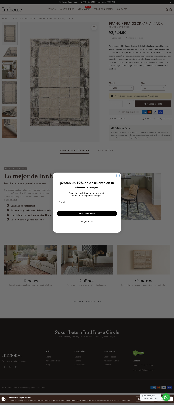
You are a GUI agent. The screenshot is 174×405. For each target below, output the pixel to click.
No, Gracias (87, 221)
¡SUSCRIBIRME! (87, 213)
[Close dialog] (118, 175)
